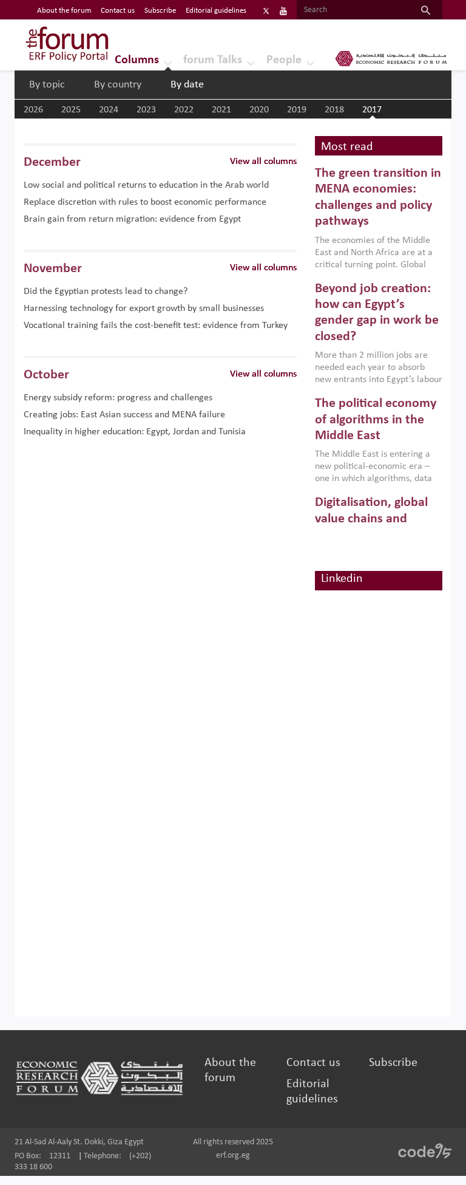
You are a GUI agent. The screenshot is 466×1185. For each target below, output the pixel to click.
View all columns (263, 161)
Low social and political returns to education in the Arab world (146, 185)
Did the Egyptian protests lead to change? (105, 291)
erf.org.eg (233, 1155)
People (284, 60)
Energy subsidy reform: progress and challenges (118, 398)
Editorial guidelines (216, 11)
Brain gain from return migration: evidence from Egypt (132, 219)
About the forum (64, 11)
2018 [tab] (334, 110)
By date (187, 84)
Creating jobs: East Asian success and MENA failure (124, 415)
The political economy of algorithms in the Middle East (375, 420)
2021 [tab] (221, 110)
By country (117, 84)
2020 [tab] (259, 110)
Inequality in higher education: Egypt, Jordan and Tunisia (135, 432)
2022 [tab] (184, 110)
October (46, 375)
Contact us (118, 11)
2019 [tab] (296, 110)
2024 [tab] (108, 110)
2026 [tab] (33, 110)
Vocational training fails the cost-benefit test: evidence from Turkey (156, 325)
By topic (47, 84)
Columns (137, 60)
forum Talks (212, 60)
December (52, 162)
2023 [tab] (146, 110)
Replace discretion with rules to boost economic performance (145, 202)
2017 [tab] (372, 110)
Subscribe (160, 11)
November (53, 269)
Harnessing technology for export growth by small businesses (144, 308)
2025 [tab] (71, 110)
